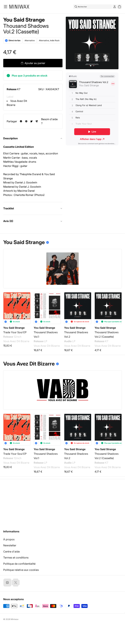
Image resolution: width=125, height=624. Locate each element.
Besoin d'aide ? (49, 121)
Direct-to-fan (14, 40)
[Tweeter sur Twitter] (31, 121)
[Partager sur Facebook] (21, 121)
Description (10, 138)
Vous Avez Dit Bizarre (16, 341)
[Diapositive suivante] (117, 305)
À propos (8, 539)
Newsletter (9, 545)
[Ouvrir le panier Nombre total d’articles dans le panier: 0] (119, 6)
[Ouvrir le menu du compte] (114, 6)
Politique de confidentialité (19, 563)
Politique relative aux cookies (21, 569)
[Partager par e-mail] (36, 121)
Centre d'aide (11, 551)
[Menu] (5, 6)
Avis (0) (8, 221)
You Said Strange (24, 20)
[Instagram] (7, 582)
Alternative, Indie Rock (49, 40)
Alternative (30, 40)
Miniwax (15, 619)
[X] (16, 582)
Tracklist (8, 208)
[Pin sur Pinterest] (26, 121)
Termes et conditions (15, 557)
